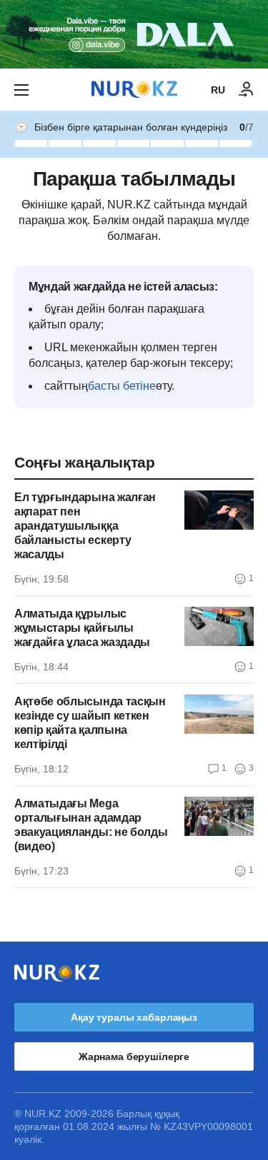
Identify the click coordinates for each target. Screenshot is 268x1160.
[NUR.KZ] (134, 89)
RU (218, 90)
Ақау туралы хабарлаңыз (134, 1017)
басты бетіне (122, 386)
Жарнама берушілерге (134, 1056)
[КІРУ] (246, 90)
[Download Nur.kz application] (134, 34)
